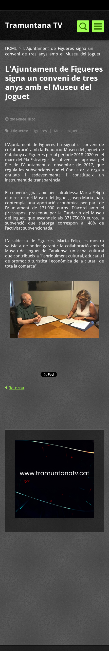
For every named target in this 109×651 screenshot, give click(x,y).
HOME (11, 48)
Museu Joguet (65, 130)
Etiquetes (19, 130)
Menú (98, 26)
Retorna (16, 388)
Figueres (39, 130)
